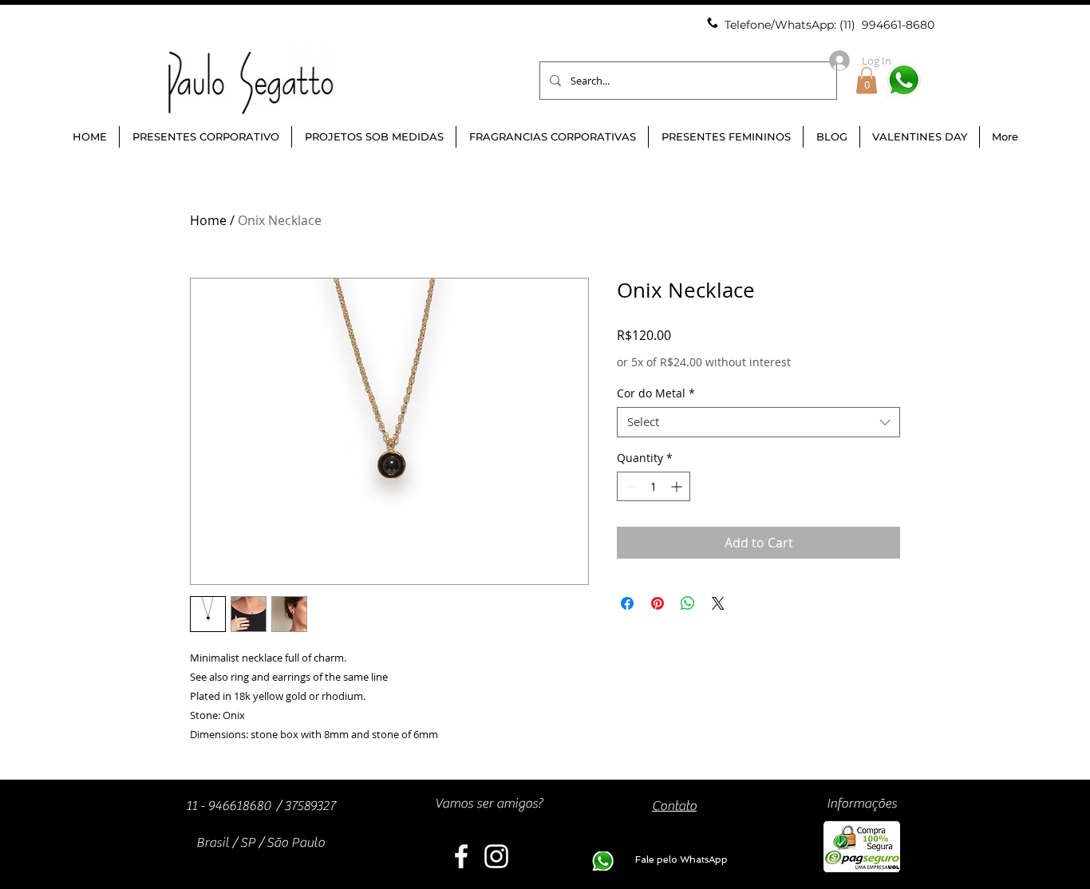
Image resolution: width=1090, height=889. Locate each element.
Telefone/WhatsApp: (782, 25)
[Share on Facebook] (627, 603)
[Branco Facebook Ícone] (461, 856)
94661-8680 (901, 25)
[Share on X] (718, 603)
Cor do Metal (656, 393)
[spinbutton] (653, 486)
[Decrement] (629, 486)
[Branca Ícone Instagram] (496, 856)
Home (208, 220)
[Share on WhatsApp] (687, 603)
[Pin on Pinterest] (657, 603)
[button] (866, 80)
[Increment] (678, 486)
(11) (849, 25)
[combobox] (758, 422)
